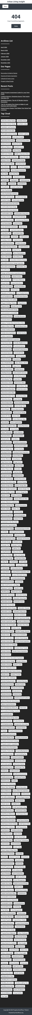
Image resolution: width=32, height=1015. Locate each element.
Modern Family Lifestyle (22, 631)
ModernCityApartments (8, 681)
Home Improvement (17, 409)
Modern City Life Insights (8, 624)
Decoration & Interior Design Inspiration (13, 263)
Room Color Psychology (8, 784)
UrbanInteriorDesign (19, 959)
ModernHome (5, 687)
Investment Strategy (7, 528)
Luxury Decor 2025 (22, 565)
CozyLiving (15, 236)
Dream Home (5, 283)
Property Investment (21, 737)
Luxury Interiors (6, 575)
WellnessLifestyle (7, 989)
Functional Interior (19, 346)
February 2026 (5, 53)
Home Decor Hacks (7, 382)
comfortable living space (22, 213)
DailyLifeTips (16, 250)
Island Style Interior (7, 535)
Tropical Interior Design (8, 930)
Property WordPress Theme (20, 1010)
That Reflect (5, 910)
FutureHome (16, 359)
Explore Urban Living (7, 326)
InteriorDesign (18, 512)
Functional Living (6, 349)
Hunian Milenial (6, 459)
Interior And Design (7, 478)
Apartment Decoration (8, 140)
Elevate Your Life (16, 306)
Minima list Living (16, 591)
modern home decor (7, 638)
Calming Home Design (19, 160)
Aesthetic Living (22, 124)
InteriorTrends (18, 518)
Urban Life (4, 949)
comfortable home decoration (10, 203)
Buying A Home (6, 160)
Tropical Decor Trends (19, 920)
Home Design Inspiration (21, 402)
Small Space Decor (22, 813)
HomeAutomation (18, 435)
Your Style (4, 996)
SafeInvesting (26, 794)
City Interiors (5, 167)
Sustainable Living (7, 903)
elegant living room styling (9, 299)
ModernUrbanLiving (7, 697)
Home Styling (14, 429)
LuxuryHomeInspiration (17, 578)
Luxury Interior (6, 571)
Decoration (5, 260)
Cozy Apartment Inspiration (9, 226)
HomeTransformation (21, 445)
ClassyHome (5, 187)
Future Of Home (6, 359)
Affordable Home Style (8, 130)
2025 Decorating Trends (8, 120)
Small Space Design (22, 820)
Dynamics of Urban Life (8, 293)
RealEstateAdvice (6, 774)
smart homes (5, 843)
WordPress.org (19, 1012)
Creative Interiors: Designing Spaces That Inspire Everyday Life (15, 97)
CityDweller (5, 180)
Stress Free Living (6, 880)
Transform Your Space (21, 916)
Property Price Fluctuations (9, 747)
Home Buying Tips (7, 379)
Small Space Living (24, 823)
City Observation (6, 177)
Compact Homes (6, 216)
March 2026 (4, 50)
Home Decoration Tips (8, 396)
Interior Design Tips (24, 488)
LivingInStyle (13, 561)
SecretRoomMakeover (8, 797)
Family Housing (22, 333)
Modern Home (6, 634)
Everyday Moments (19, 316)
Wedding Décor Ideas (7, 976)
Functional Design (7, 346)
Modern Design (16, 628)
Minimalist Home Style (20, 598)
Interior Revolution (21, 505)
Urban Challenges (23, 933)
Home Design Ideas (7, 402)
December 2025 (5, 59)
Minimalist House (19, 601)
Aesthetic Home (21, 120)
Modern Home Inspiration (22, 641)
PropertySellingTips (20, 754)
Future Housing (21, 356)
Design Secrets (6, 276)
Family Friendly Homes (8, 329)
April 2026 (4, 47)
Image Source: (18, 462)
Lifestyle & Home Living (7, 78)
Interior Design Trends (8, 492)
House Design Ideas (7, 449)
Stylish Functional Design (21, 883)
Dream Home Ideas (7, 286)
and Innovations (6, 137)
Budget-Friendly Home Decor (10, 157)
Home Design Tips (20, 406)
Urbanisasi (4, 963)
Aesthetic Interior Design (8, 124)
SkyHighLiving (16, 804)
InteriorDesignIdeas (20, 515)
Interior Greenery (16, 495)
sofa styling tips (17, 870)
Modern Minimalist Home (9, 668)
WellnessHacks (20, 986)
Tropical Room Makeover (9, 933)
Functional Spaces (7, 352)
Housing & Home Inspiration (9, 76)
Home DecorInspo (7, 399)
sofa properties (6, 870)
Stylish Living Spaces (7, 890)
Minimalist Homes (7, 601)
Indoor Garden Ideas (7, 465)
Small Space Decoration (8, 820)
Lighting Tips (16, 548)
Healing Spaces (19, 369)
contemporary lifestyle (21, 220)
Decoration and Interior (8, 266)
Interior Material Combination (10, 502)
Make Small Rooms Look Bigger (10, 585)
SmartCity (4, 857)
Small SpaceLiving (21, 827)
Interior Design (22, 482)
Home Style (5, 429)
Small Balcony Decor (7, 810)
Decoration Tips (21, 266)
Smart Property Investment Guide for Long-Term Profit (15, 93)
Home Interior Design (19, 412)
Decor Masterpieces (19, 253)
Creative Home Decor (7, 243)
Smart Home (17, 833)
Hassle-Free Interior (7, 369)
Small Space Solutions (8, 827)
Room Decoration (22, 787)
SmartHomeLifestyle (7, 860)
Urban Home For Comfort (9, 943)
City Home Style (20, 163)
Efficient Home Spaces (21, 296)
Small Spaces (5, 830)
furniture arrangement (8, 356)
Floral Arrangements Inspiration (10, 339)
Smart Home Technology (21, 840)
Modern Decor (6, 628)
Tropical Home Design (22, 923)
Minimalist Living (6, 611)
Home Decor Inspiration (8, 386)
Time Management (16, 910)
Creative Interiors (24, 246)
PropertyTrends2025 (17, 757)
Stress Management (19, 880)
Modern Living (18, 664)
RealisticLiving (6, 780)
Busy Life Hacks (24, 157)
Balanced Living (17, 144)
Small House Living (21, 810)
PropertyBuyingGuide (22, 750)
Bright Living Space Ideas (22, 153)
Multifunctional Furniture (22, 697)
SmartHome (25, 857)
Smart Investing (15, 843)
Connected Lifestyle (7, 220)
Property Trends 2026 (8, 750)
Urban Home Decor (7, 940)
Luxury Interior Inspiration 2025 (20, 571)
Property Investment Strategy (10, 741)
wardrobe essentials (19, 969)
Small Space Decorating (8, 817)
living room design (7, 555)
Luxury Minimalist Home (19, 575)
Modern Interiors (21, 661)
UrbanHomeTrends (17, 956)
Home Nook (5, 422)
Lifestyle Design (6, 542)
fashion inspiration (7, 336)
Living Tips (5, 561)
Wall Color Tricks (6, 969)
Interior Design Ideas (21, 485)
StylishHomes (22, 893)
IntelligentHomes (18, 475)
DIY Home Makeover (18, 279)
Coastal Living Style (16, 187)
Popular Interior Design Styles (10, 717)
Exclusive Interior (6, 319)
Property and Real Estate (9, 734)
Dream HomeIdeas (20, 286)
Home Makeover (6, 419)
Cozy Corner (23, 226)
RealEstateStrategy (7, 777)
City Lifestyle (5, 170)
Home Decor (17, 379)
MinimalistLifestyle (7, 614)
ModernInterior (17, 691)
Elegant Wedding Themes (9, 303)
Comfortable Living (7, 213)
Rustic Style (16, 794)
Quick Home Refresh (7, 760)
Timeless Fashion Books (8, 913)
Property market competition (10, 744)
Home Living (16, 415)
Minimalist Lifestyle (23, 608)
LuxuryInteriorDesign (7, 581)
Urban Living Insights (20, 953)
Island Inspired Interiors (16, 532)
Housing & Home (6, 452)
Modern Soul (5, 674)
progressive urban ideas (21, 724)
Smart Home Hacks (20, 837)
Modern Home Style (7, 648)
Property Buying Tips (7, 737)
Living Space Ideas (20, 558)
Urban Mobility (6, 956)
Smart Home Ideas (7, 840)
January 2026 (5, 56)
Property (4, 731)
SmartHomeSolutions (8, 863)
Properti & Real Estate (7, 81)
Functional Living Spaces (20, 349)
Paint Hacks (23, 707)
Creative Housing (20, 243)
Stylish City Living (6, 883)
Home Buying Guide (19, 376)
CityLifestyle (12, 183)
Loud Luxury (23, 561)
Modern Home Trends (21, 648)
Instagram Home (6, 475)
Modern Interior (6, 654)
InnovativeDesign (6, 472)
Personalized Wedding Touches (10, 711)
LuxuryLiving (19, 581)
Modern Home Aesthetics (19, 634)
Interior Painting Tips (7, 505)
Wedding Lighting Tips (21, 983)
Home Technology (7, 432)
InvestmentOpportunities (22, 528)
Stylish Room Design (21, 890)
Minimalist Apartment (8, 595)
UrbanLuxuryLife (6, 966)
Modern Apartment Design (22, 618)
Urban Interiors (20, 946)
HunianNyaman (17, 459)
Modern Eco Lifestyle (7, 631)
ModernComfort (20, 684)
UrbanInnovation (6, 959)
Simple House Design (7, 800)
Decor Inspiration (6, 253)
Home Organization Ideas (9, 425)
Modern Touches (16, 674)
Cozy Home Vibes (18, 233)
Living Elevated (6, 551)
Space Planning (6, 873)
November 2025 (5, 62)
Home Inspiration (6, 412)
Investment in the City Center (10, 522)
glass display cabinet (21, 362)
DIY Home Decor (6, 279)
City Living (4, 173)
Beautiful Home (18, 147)
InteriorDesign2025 (7, 515)
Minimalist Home (6, 598)
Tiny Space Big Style (7, 916)
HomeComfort (6, 439)
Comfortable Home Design (9, 207)
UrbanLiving (24, 963)
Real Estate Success (7, 767)
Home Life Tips (6, 415)
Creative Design (17, 240)
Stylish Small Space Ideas (9, 893)
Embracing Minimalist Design (10, 309)
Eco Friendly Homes (22, 293)
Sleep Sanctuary (6, 807)
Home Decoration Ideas (8, 392)
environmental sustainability (9, 313)
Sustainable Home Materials (9, 900)
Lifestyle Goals (17, 542)
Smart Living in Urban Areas (9, 850)
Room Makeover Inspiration (21, 790)
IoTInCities (5, 532)
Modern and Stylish (7, 618)
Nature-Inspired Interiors (8, 704)
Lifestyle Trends (16, 545)
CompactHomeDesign (19, 216)
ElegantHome (22, 303)
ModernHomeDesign (17, 687)
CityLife (4, 183)
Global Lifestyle (6, 366)
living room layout (19, 555)
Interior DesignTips (21, 492)
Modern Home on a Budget (9, 644)
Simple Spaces (6, 804)
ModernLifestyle (6, 694)
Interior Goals (5, 495)
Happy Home (16, 366)
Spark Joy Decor (20, 877)
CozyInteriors (5, 236)
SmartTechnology (20, 867)
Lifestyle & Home (20, 535)
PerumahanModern (7, 714)
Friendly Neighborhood (20, 343)
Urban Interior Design (7, 946)
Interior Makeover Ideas (21, 498)
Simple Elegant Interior (23, 797)
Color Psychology (6, 190)
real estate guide (6, 764)
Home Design (17, 399)
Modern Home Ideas (7, 641)
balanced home (6, 144)
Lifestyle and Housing (23, 538)
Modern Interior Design (8, 661)
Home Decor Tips (22, 386)
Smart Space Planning (8, 853)
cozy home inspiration (16, 230)
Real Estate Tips (19, 767)
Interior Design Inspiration (9, 488)
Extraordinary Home (21, 326)
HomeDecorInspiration (20, 442)
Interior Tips (15, 508)
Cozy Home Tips (6, 233)
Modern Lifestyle (6, 664)
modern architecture (23, 621)
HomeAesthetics (6, 435)
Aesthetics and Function (8, 127)
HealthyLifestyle (6, 372)
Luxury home (5, 568)
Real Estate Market (19, 764)
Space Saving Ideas (18, 873)
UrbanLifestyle (14, 963)
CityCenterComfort (19, 177)
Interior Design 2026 (7, 485)
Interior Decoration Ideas (8, 482)
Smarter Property (14, 857)
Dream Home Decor (16, 283)
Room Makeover (6, 790)
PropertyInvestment (7, 754)
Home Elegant (5, 409)
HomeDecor (15, 439)
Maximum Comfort (7, 588)
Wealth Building (19, 973)
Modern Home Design (21, 638)
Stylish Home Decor (7, 886)
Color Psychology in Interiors (10, 193)
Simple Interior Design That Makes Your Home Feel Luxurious (16, 109)
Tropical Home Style (7, 926)
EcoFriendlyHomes (7, 296)
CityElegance (14, 180)
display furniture (17, 276)
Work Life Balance (19, 989)
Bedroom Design (6, 150)
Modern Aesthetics (20, 614)
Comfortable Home (17, 200)
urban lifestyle (14, 949)
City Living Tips (14, 173)
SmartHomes (19, 860)
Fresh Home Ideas (7, 343)
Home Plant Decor (23, 425)
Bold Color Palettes (7, 153)
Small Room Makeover (8, 813)
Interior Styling (6, 508)
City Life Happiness (23, 167)
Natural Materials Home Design (10, 701)
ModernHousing (6, 691)
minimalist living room (19, 611)
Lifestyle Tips (5, 545)
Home (16, 26)
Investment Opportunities (9, 525)
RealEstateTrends (20, 777)
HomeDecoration (6, 442)
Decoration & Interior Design (9, 73)
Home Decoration (22, 389)
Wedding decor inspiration (9, 979)
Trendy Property (6, 920)
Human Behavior (17, 455)
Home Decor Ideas (20, 382)
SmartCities (19, 853)
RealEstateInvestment (20, 774)
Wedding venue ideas (7, 986)
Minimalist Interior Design (9, 608)
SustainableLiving (6, 906)
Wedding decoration (7, 983)
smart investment (6, 847)
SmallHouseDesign (17, 830)
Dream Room (5, 289)
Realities (14, 780)
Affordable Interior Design (9, 134)
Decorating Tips (17, 256)
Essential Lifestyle (7, 316)
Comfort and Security (8, 197)
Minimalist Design (21, 595)
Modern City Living (23, 624)
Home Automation (7, 376)
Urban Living (24, 949)
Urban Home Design (20, 940)
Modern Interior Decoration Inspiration (12, 658)
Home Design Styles (7, 406)
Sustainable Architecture (8, 896)
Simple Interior (20, 800)
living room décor (17, 551)
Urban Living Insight (7, 953)
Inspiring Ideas (18, 472)
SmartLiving (19, 863)
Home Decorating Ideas (8, 389)
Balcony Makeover (7, 147)
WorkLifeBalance (6, 993)
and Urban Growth (18, 137)
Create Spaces (24, 236)
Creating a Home (6, 240)
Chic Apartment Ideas (8, 163)
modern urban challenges (9, 678)
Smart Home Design (7, 837)
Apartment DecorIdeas (23, 140)
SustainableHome (19, 903)
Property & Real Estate (15, 731)
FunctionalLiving (18, 352)
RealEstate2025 (14, 770)
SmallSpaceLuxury (7, 833)
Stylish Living (18, 886)
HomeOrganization (7, 445)
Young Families (18, 993)
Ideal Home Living (6, 462)
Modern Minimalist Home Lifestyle (11, 671)
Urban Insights (22, 943)
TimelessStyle (21, 913)
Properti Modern (21, 727)
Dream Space (15, 289)
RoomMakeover (6, 794)
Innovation (18, 469)
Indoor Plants (19, 465)
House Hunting (19, 449)
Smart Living (17, 847)
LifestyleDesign (6, 548)
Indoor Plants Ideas (7, 469)
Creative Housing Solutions (9, 246)
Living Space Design (7, 558)
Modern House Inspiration (20, 651)
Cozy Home (5, 230)
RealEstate (5, 770)
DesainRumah (5, 270)
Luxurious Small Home (8, 565)
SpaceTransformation (8, 877)
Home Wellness (18, 432)
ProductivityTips (18, 721)
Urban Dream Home (20, 936)
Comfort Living (6, 200)
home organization (16, 422)
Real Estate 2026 (20, 760)
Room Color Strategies (8, 787)
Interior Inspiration (7, 498)
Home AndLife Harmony (20, 372)
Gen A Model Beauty (7, 362)
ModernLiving (17, 694)
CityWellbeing (22, 183)
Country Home (18, 223)
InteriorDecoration (7, 512)
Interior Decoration (20, 478)
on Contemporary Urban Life (9, 707)
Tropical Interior (19, 926)
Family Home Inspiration (8, 333)
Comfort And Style (21, 197)
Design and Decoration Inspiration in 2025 (13, 273)
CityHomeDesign (24, 180)
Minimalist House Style (8, 605)
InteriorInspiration (7, 518)
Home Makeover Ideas (19, 419)
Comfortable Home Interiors (9, 210)
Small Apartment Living (19, 807)
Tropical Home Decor (7, 923)
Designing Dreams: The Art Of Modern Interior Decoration (14, 101)
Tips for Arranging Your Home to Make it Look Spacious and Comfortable (14, 105)
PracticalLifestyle (6, 721)
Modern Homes (6, 651)
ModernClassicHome (7, 684)
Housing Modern (6, 455)
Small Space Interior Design (9, 823)
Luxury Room (5, 578)
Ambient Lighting (23, 134)
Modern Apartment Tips (8, 621)
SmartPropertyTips (7, 867)
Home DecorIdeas (21, 396)
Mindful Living (18, 588)
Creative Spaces (6, 250)
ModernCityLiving (22, 681)
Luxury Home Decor (16, 568)
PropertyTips (5, 757)
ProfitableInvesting (7, 724)
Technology (17, 906)
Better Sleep (16, 150)
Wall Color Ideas (17, 966)
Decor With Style (6, 256)
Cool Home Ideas (6, 223)
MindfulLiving (5, 591)
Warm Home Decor (7, 973)
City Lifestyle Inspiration (18, 170)
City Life (13, 167)
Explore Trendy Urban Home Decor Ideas (13, 323)
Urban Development (7, 936)
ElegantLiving (5, 306)
